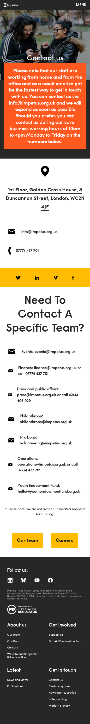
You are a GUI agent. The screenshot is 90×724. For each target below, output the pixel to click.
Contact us (56, 680)
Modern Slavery (59, 705)
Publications (15, 686)
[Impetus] (11, 5)
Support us (56, 634)
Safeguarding (58, 699)
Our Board (14, 641)
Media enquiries (59, 686)
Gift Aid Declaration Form (66, 641)
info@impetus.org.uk (32, 103)
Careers (64, 540)
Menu (81, 5)
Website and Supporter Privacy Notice (22, 655)
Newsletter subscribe (62, 692)
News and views (17, 680)
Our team (27, 540)
